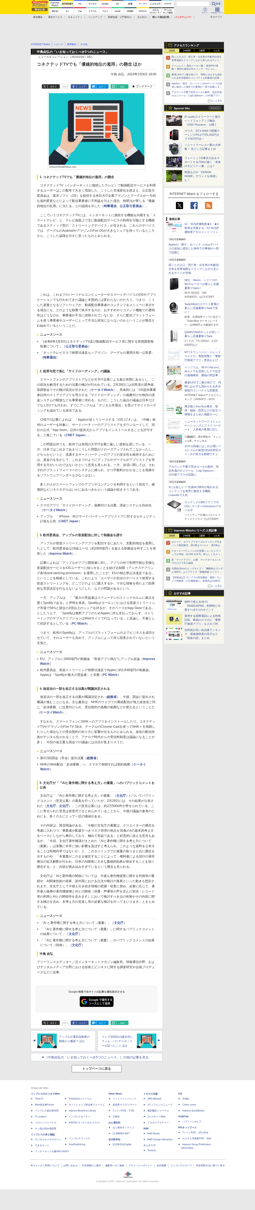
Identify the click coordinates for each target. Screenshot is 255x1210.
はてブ (102, 86)
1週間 (202, 50)
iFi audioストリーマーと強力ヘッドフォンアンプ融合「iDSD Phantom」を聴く (202, 120)
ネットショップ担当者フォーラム (87, 1104)
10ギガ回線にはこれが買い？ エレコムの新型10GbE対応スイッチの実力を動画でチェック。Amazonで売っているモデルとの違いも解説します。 (204, 454)
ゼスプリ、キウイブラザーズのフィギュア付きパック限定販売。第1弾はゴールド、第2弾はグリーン (197, 545)
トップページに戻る (96, 1068)
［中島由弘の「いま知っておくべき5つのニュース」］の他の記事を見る (97, 1057)
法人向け (142, 17)
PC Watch (79, 623)
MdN (146, 1128)
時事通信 (110, 206)
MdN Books (153, 1133)
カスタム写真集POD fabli (196, 1138)
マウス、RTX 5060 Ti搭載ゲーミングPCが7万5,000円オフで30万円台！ (202, 134)
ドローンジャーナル (45, 1122)
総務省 (112, 696)
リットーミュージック (124, 1098)
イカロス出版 (150, 1093)
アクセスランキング (186, 45)
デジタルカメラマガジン (48, 1139)
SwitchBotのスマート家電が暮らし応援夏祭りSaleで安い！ (201, 308)
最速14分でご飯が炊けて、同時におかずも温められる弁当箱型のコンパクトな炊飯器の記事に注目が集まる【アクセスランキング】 (197, 78)
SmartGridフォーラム (80, 1098)
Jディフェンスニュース (160, 1104)
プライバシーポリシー (140, 1165)
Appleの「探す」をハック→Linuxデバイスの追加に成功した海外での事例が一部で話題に (194, 248)
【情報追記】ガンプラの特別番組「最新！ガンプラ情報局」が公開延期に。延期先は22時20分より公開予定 (197, 581)
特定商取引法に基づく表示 (210, 1165)
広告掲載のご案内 (91, 1165)
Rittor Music (115, 1093)
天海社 (185, 1098)
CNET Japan (75, 435)
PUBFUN (183, 1116)
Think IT (39, 1098)
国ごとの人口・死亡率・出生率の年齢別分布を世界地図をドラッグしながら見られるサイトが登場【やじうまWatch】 (197, 60)
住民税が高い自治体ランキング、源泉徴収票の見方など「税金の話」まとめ (202, 633)
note (122, 86)
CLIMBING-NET (121, 1133)
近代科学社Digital (122, 1144)
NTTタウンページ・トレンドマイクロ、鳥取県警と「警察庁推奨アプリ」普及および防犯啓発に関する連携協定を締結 (202, 360)
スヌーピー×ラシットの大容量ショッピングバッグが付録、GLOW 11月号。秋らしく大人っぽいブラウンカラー (197, 554)
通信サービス (55, 17)
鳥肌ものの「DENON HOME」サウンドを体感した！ (201, 176)
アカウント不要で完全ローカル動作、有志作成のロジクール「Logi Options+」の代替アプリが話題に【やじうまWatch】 (197, 95)
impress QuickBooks (193, 1110)
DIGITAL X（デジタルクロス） (85, 1122)
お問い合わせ (70, 1165)
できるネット (42, 1145)
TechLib (151, 1150)
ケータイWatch (102, 389)
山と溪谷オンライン (123, 1127)
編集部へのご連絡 (114, 1165)
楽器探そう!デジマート (125, 1104)
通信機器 (37, 17)
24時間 (186, 50)
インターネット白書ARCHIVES (52, 1151)
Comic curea (189, 1104)
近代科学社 (115, 1139)
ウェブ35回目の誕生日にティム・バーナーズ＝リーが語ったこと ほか (117, 1041)
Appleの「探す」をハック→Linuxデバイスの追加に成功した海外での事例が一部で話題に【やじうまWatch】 (197, 87)
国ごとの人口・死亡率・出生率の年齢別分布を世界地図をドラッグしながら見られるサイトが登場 (194, 268)
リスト (65, 86)
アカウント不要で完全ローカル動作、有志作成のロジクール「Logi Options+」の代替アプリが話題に (194, 470)
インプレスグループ (181, 1165)
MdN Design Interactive (160, 1139)
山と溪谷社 (115, 1122)
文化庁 (121, 795)
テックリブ (149, 1145)
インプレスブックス (79, 1138)
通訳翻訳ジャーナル (158, 1110)
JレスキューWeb (156, 1116)
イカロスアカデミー (158, 1122)
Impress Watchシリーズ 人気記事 (195, 530)
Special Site (182, 108)
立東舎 (116, 1116)
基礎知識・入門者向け (120, 17)
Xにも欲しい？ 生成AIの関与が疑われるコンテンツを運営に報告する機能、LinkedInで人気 (193, 491)
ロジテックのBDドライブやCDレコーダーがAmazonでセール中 (202, 506)
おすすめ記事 (182, 593)
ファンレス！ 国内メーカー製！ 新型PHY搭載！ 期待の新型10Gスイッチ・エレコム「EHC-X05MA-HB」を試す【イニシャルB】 (196, 69)
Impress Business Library (82, 1110)
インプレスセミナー (79, 1116)
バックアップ (95, 17)
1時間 (172, 50)
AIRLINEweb (154, 1098)
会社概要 (161, 1165)
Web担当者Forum (44, 1104)
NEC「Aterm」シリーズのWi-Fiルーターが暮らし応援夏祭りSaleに (201, 284)
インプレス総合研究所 (47, 1110)
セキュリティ (75, 17)
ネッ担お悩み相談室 (45, 1128)
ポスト (53, 86)
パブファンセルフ (191, 1121)
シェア (82, 86)
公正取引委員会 (131, 206)
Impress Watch (61, 553)
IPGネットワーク (187, 1127)
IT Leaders (40, 1116)
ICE (180, 1093)
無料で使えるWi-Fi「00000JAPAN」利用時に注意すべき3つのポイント (202, 605)
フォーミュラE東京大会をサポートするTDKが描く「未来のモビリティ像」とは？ (202, 162)
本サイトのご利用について (44, 1165)
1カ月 (217, 50)
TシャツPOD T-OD (123, 1110)
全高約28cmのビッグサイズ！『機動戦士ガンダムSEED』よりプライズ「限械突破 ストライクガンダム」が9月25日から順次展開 (197, 572)
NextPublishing (77, 1144)
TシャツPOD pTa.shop (195, 1132)
